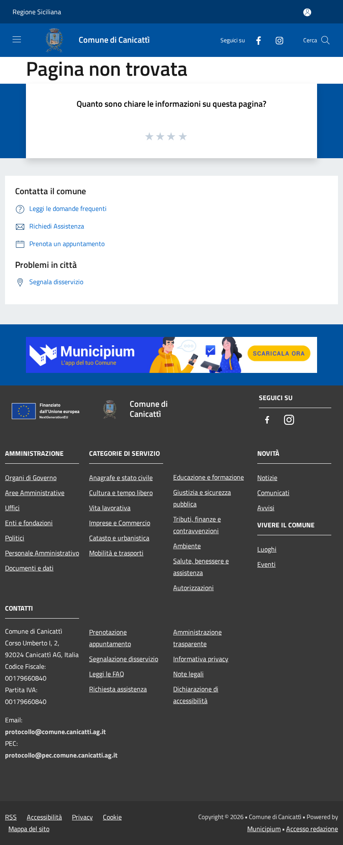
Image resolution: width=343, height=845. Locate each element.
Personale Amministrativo (42, 553)
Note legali (188, 674)
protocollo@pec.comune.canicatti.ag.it (61, 755)
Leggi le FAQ (106, 674)
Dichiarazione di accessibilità (195, 695)
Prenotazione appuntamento (110, 638)
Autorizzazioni (193, 588)
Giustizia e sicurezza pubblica (202, 498)
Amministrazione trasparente (197, 638)
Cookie (112, 817)
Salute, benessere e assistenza (201, 567)
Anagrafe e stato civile (121, 478)
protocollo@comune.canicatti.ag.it (55, 732)
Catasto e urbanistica (119, 538)
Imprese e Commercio (119, 523)
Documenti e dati (29, 568)
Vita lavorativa (110, 508)
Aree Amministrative (34, 493)
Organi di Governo (30, 478)
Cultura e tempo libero (121, 493)
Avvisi (265, 508)
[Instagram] (276, 40)
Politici (14, 538)
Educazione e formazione (208, 477)
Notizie (267, 478)
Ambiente (187, 546)
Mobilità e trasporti (116, 553)
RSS (11, 817)
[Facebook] (255, 40)
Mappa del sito (28, 829)
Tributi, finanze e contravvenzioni (197, 525)
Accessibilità (44, 817)
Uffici (12, 508)
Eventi (266, 564)
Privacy (82, 817)
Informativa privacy (200, 659)
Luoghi (266, 549)
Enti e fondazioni (29, 523)
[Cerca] (325, 40)
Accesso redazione (312, 829)
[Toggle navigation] (17, 39)
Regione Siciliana (37, 12)
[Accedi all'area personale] (307, 12)
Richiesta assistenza (118, 689)
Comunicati (273, 493)
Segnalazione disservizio (123, 659)
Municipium (264, 829)
